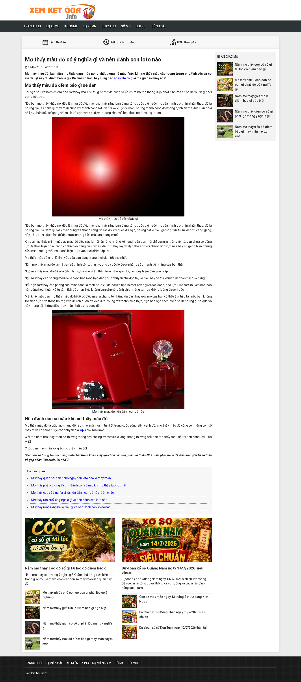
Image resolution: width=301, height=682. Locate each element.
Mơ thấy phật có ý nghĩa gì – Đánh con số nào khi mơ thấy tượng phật (78, 485)
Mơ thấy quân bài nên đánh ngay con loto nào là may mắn (71, 478)
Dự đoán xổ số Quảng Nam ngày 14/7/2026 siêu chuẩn (162, 570)
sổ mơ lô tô (122, 78)
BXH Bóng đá (186, 42)
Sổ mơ (126, 26)
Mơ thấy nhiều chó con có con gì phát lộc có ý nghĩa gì (253, 84)
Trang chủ (32, 26)
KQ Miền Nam (101, 663)
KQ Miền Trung (78, 663)
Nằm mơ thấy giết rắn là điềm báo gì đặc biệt (74, 608)
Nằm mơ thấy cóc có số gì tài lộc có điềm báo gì (66, 568)
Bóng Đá (158, 26)
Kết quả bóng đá (122, 42)
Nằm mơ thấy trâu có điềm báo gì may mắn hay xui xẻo (254, 131)
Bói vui (141, 26)
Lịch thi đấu (57, 42)
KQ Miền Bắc (54, 663)
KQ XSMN (89, 26)
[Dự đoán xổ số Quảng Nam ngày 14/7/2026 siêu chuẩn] (167, 540)
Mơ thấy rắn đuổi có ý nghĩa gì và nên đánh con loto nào (69, 500)
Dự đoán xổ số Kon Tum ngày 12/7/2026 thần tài (173, 627)
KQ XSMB (52, 26)
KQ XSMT (71, 26)
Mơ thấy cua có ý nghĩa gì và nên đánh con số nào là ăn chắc (72, 492)
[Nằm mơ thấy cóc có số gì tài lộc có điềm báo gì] (70, 540)
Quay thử (108, 26)
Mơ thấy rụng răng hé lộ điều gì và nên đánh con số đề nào (71, 507)
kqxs (83, 430)
